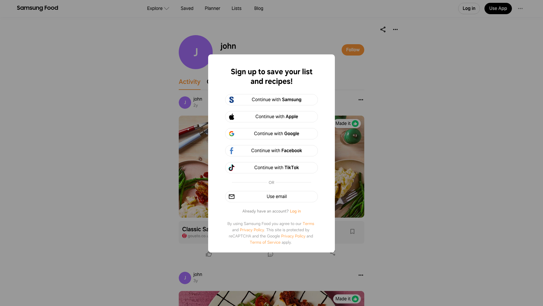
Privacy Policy (252, 229)
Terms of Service (265, 242)
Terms (308, 223)
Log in (295, 211)
